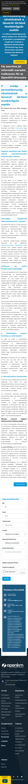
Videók (3, 717)
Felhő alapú (4, 709)
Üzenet (7, 548)
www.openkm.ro (17, 642)
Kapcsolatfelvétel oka (9, 539)
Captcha (8, 567)
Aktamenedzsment (20, 700)
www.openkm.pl (16, 639)
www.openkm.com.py (18, 637)
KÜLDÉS (6, 578)
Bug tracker (18, 748)
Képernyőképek (5, 715)
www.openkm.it (14, 628)
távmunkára (19, 128)
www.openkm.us (14, 647)
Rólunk (3, 764)
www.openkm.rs (16, 644)
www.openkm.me (18, 634)
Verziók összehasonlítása (6, 702)
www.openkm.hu (17, 624)
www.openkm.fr (16, 621)
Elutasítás (16, 8)
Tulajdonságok (5, 698)
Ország (4, 530)
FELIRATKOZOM (20, 62)
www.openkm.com (16, 645)
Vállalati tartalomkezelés (20, 707)
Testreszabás (5, 734)
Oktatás (3, 728)
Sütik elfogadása (7, 8)
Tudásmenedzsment (21, 703)
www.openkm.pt (17, 641)
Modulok (17, 711)
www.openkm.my (17, 629)
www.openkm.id (17, 626)
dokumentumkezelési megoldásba (11, 245)
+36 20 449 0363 (12, 595)
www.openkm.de (17, 623)
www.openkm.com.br (16, 618)
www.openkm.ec (16, 619)
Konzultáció (4, 731)
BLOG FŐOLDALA (20, 484)
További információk (14, 5)
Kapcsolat (4, 767)
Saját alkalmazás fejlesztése (20, 715)
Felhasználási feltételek (17, 779)
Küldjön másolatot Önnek (10, 563)
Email (4, 512)
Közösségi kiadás (6, 712)
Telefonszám (6, 521)
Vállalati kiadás (5, 706)
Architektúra (5, 695)
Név (3, 503)
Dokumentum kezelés (19, 696)
